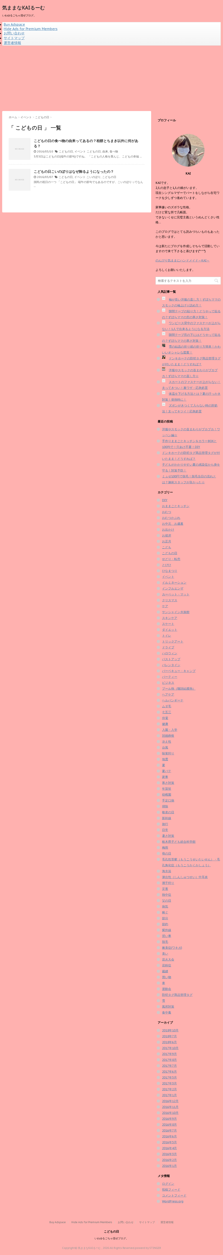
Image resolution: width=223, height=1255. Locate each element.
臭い (165, 954)
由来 (105, 151)
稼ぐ (165, 912)
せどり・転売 (171, 559)
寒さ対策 (168, 783)
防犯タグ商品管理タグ (177, 995)
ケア (165, 606)
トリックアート (172, 641)
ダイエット (169, 630)
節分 (165, 918)
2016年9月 (169, 1119)
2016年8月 (169, 1125)
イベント (80, 151)
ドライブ (168, 647)
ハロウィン (169, 653)
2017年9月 (169, 1054)
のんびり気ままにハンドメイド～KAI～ (182, 260)
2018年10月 (170, 1030)
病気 (165, 906)
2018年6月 (169, 1042)
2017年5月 (169, 1077)
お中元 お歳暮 (172, 524)
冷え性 (166, 742)
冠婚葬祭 (168, 736)
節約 (165, 924)
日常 (165, 830)
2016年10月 (170, 1113)
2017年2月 (169, 1089)
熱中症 (166, 895)
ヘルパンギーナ (172, 700)
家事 (165, 777)
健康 (165, 724)
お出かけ (168, 530)
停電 (165, 718)
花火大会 (168, 959)
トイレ (166, 636)
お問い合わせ (14, 33)
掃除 (165, 806)
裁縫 (165, 971)
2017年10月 (170, 1048)
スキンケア (169, 618)
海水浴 (166, 871)
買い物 (166, 977)
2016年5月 (169, 1142)
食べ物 (114, 151)
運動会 (166, 989)
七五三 (166, 712)
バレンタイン (171, 665)
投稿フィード (171, 1190)
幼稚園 (166, 795)
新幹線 (166, 818)
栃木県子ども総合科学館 (179, 842)
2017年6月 (169, 1072)
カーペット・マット (175, 594)
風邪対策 (168, 1007)
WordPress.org (172, 1201)
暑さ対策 (168, 836)
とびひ (166, 565)
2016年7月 (169, 1130)
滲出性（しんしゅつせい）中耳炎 (185, 877)
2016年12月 (170, 1101)
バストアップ (171, 659)
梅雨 (165, 848)
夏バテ (166, 771)
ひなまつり (169, 571)
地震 (165, 759)
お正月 (166, 541)
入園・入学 (169, 730)
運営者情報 (12, 43)
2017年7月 (169, 1066)
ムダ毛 (166, 706)
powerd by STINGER (148, 1248)
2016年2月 (169, 1160)
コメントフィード (174, 1195)
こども (166, 547)
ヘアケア (168, 694)
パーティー (169, 677)
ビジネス (168, 683)
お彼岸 (166, 535)
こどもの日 (66, 151)
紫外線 (166, 930)
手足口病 (168, 800)
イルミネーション (174, 583)
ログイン (168, 1184)
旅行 (165, 824)
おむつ (166, 512)
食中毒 (166, 1012)
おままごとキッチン (175, 506)
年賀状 (166, 789)
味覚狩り (168, 753)
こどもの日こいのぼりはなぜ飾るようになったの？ (74, 171)
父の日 (166, 901)
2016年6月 (169, 1136)
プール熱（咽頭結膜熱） (179, 689)
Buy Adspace (14, 24)
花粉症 (166, 965)
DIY (164, 500)
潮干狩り (168, 883)
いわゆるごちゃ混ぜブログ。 (111, 1238)
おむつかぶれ (171, 518)
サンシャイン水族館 (175, 612)
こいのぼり (93, 177)
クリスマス (169, 600)
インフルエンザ (172, 588)
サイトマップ (14, 38)
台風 (165, 747)
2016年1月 (169, 1166)
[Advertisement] (111, 78)
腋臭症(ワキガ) (172, 948)
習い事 (166, 936)
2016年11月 (170, 1107)
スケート (168, 624)
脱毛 (165, 942)
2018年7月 (169, 1036)
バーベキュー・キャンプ (179, 671)
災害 (165, 889)
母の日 (166, 853)
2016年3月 (169, 1154)
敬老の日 (168, 812)
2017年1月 (169, 1095)
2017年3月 (169, 1083)
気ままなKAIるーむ (23, 8)
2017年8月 (169, 1060)
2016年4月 (169, 1148)
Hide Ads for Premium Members (30, 29)
